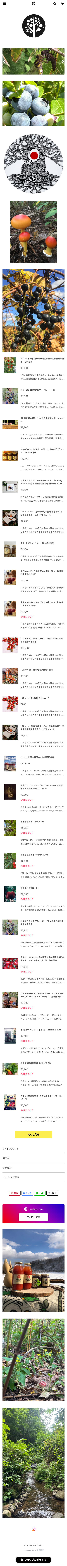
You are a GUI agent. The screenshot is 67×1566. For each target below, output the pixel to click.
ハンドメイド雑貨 (10, 1177)
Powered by (30, 1550)
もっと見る (33, 1134)
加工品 (5, 1158)
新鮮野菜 (7, 1167)
